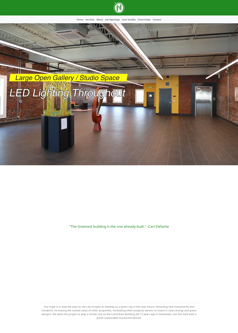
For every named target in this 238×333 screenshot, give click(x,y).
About (99, 19)
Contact (157, 19)
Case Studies (129, 19)
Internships (144, 19)
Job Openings (112, 19)
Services (89, 19)
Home (80, 19)
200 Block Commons (184, 266)
